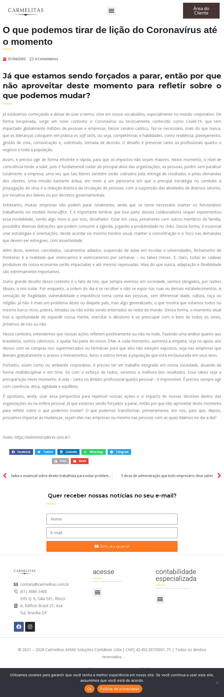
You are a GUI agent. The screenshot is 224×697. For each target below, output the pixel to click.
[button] (111, 10)
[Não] (217, 682)
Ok (89, 689)
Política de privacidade (120, 689)
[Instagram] (30, 627)
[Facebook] (19, 627)
